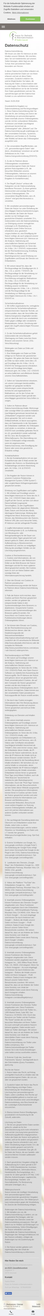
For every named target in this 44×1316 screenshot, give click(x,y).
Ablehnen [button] (11, 19)
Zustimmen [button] (30, 19)
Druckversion (11, 1304)
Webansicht (36, 1306)
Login (38, 1304)
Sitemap (20, 1304)
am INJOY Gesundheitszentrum (16, 1268)
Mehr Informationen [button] (20, 13)
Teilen (9, 1293)
